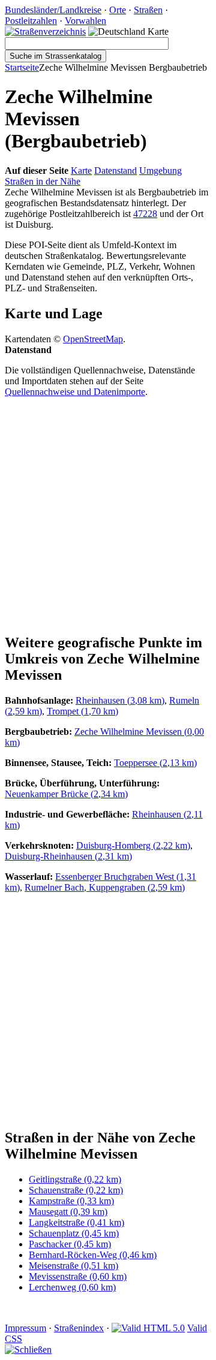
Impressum (25, 1328)
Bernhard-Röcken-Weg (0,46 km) (93, 1255)
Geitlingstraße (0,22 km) (75, 1179)
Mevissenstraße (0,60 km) (78, 1276)
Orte (117, 10)
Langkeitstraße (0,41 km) (76, 1222)
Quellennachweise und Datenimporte (75, 392)
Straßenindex (79, 1328)
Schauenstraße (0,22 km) (76, 1190)
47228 (145, 214)
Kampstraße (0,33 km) (71, 1201)
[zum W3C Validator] (148, 1328)
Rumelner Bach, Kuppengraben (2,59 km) (105, 887)
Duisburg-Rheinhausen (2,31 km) (68, 856)
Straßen (148, 10)
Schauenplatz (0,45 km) (74, 1233)
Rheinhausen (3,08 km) (120, 700)
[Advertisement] (108, 515)
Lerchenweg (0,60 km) (72, 1287)
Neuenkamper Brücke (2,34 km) (66, 794)
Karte (81, 170)
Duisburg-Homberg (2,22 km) (133, 845)
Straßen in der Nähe (42, 181)
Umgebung (160, 170)
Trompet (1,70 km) (82, 711)
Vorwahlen (85, 21)
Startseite (22, 67)
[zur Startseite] (45, 31)
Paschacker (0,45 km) (70, 1244)
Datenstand (115, 170)
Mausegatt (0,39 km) (68, 1212)
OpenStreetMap (93, 339)
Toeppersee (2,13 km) (155, 763)
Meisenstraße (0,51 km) (73, 1266)
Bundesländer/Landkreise (53, 10)
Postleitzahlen (31, 21)
